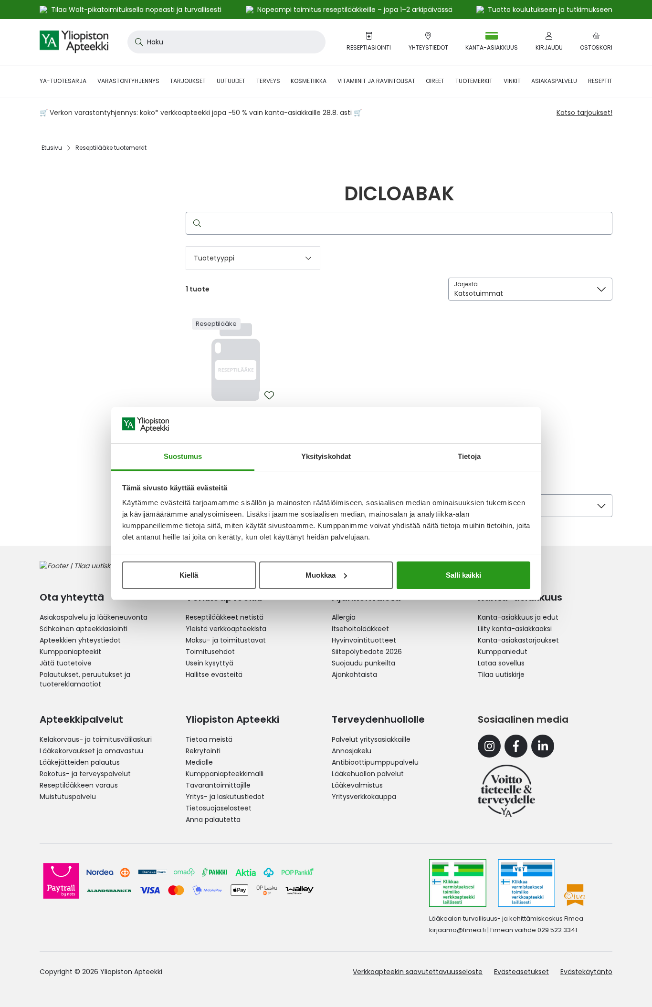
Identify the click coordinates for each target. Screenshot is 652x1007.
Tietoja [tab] (469, 456)
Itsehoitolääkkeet (360, 628)
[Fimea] (457, 883)
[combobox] (226, 42)
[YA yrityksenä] (506, 791)
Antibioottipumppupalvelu (375, 762)
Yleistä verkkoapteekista (226, 628)
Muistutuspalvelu (68, 796)
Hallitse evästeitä (214, 674)
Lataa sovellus (501, 663)
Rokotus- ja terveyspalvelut (85, 774)
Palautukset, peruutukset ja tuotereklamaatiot (85, 679)
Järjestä (466, 284)
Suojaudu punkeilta (363, 663)
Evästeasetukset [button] (521, 971)
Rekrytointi (203, 751)
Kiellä (188, 575)
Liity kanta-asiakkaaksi (515, 628)
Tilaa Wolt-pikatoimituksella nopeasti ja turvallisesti (136, 9)
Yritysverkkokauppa (364, 796)
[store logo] (74, 42)
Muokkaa (320, 575)
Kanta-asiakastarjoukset (518, 640)
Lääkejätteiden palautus (80, 762)
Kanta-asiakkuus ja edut (518, 617)
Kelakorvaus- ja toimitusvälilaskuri (96, 739)
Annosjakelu (351, 751)
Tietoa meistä (209, 739)
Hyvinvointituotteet (364, 640)
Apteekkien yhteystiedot (80, 640)
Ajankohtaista (354, 674)
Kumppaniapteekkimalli (224, 774)
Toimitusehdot (210, 651)
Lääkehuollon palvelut (368, 774)
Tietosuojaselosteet (219, 808)
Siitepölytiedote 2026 (367, 651)
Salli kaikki (463, 575)
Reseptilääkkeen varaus (79, 785)
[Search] (195, 223)
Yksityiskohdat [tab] (326, 456)
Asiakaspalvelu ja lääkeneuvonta (93, 617)
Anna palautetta (213, 819)
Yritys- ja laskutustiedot (225, 796)
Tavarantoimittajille (218, 785)
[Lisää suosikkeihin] (269, 395)
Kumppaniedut (502, 651)
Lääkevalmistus (357, 785)
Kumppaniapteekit (70, 651)
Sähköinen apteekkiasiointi (83, 628)
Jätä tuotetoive (66, 663)
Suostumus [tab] (183, 456)
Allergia (344, 617)
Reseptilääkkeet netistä (224, 617)
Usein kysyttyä (209, 663)
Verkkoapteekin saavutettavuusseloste (418, 971)
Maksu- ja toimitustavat (226, 640)
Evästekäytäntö (586, 971)
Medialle (199, 762)
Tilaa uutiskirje (501, 674)
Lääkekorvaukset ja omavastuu (91, 751)
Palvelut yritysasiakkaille (371, 739)
